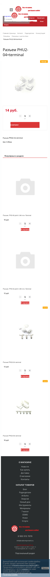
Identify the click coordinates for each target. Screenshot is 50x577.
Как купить (25, 470)
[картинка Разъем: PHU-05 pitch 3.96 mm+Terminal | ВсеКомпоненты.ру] (25, 186)
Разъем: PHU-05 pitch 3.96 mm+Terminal (17, 215)
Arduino (25, 495)
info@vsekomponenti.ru (25, 541)
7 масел (25, 511)
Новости (25, 466)
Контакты (25, 479)
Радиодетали (25, 492)
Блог (25, 489)
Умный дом (25, 502)
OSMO (25, 514)
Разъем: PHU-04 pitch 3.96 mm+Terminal (17, 289)
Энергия (25, 499)
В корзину (25, 229)
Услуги (25, 521)
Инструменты (25, 505)
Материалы (25, 508)
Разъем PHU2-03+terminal (12, 362)
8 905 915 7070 (25, 536)
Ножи (25, 518)
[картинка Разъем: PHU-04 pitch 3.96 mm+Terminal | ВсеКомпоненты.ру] (25, 260)
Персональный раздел (25, 553)
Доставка (25, 473)
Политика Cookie (10, 574)
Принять (45, 568)
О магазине (25, 476)
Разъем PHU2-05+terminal (12, 436)
